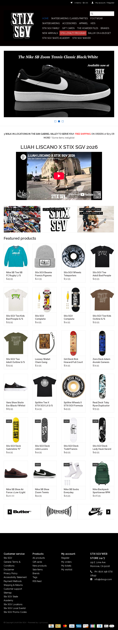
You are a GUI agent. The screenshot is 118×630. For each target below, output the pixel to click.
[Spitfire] (96, 511)
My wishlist (66, 569)
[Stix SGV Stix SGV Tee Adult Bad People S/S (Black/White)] (102, 256)
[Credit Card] (50, 626)
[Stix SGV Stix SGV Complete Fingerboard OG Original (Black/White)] (73, 299)
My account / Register (104, 3)
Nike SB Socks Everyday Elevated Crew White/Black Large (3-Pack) (71, 491)
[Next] (108, 511)
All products (39, 558)
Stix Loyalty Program (73, 33)
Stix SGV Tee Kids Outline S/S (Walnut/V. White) (102, 317)
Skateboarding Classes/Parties (69, 18)
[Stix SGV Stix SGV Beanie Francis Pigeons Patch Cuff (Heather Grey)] (45, 256)
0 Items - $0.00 (81, 3)
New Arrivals (50, 33)
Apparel (83, 23)
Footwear (96, 18)
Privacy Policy (11, 573)
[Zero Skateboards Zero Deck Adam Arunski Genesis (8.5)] (102, 343)
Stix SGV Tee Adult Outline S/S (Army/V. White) (15, 361)
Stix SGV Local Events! (15, 608)
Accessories (69, 23)
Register (65, 558)
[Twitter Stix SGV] (53, 540)
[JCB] (92, 626)
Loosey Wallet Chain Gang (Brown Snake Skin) (42, 361)
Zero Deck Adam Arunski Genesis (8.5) (101, 361)
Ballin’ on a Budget (99, 33)
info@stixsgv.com (103, 579)
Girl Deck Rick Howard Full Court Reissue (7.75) (73, 361)
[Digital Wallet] (108, 626)
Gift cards (68, 28)
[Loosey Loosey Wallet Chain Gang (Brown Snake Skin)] (45, 343)
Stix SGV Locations (13, 604)
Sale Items (38, 569)
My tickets (66, 565)
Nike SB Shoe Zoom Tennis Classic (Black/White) (42, 491)
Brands (105, 28)
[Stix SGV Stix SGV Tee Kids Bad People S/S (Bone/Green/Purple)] (16, 299)
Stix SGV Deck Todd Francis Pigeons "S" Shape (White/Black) (73, 448)
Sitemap (8, 592)
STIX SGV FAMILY (50, 28)
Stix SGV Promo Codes (15, 612)
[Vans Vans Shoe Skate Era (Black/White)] (16, 386)
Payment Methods (13, 581)
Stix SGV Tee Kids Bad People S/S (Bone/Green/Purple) (16, 317)
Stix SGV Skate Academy (56, 38)
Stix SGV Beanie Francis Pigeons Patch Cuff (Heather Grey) (43, 274)
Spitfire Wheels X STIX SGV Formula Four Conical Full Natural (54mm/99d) (73, 404)
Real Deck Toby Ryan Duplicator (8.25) (101, 404)
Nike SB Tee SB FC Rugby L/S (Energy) (14, 274)
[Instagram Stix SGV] (64, 540)
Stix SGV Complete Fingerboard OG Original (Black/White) (72, 317)
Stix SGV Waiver (81, 38)
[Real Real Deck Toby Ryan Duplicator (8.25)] (102, 386)
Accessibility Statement (15, 577)
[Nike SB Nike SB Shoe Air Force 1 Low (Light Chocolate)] (16, 473)
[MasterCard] (64, 626)
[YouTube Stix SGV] (59, 540)
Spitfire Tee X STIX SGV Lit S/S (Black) (44, 404)
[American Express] (78, 626)
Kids (93, 23)
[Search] (92, 13)
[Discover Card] (85, 626)
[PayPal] (57, 626)
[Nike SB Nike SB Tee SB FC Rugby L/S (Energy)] (16, 256)
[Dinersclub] (99, 626)
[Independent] (22, 511)
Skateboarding (51, 23)
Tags (35, 577)
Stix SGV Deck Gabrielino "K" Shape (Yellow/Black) (14, 448)
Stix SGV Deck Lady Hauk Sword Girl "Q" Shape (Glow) (102, 448)
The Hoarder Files (87, 28)
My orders (66, 562)
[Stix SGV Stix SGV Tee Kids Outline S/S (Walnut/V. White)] (102, 299)
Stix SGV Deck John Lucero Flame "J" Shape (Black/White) (43, 448)
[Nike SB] (59, 511)
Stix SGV (8, 558)
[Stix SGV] (22, 25)
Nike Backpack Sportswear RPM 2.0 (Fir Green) (101, 491)
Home (45, 18)
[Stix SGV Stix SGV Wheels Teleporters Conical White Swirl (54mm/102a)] (73, 256)
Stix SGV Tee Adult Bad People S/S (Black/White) (102, 274)
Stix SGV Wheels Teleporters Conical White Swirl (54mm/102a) (72, 274)
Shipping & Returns (13, 585)
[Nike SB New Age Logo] (59, 84)
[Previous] (10, 511)
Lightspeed (43, 622)
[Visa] (71, 626)
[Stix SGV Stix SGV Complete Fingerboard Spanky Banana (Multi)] (45, 299)
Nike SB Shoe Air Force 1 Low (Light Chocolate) (15, 491)
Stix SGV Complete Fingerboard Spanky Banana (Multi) (43, 317)
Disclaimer (9, 569)
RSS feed (37, 581)
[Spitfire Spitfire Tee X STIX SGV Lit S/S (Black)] (45, 386)
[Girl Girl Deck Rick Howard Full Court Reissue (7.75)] (73, 343)
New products (40, 565)
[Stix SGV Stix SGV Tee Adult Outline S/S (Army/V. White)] (16, 343)
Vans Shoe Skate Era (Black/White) (15, 404)
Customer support (13, 589)
